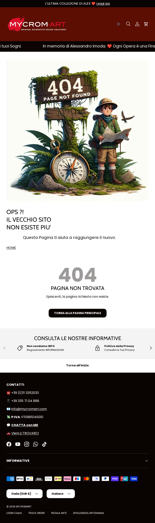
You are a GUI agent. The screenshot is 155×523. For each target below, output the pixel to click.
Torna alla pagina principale (77, 313)
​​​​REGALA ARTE (59, 513)
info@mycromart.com (29, 409)
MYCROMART (23, 506)
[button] (120, 24)
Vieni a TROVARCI (25, 433)
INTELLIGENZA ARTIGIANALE (88, 513)
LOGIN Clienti (14, 513)
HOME (11, 247)
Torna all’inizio (77, 365)
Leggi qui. (103, 3)
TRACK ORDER (36, 513)
